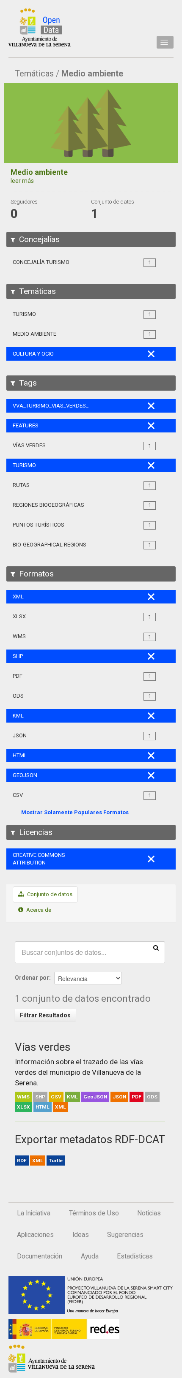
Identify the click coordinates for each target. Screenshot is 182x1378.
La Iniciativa (33, 1213)
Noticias (149, 1213)
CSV (56, 1097)
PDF (136, 1097)
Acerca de (38, 910)
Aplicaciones (35, 1235)
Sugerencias (125, 1235)
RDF (22, 1160)
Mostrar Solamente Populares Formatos (75, 812)
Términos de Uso (94, 1213)
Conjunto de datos (49, 894)
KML (72, 1097)
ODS (152, 1097)
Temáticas (34, 73)
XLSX (23, 1107)
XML (60, 1107)
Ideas (80, 1235)
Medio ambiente (92, 73)
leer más (22, 180)
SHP (40, 1097)
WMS (23, 1097)
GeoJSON (95, 1097)
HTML (43, 1107)
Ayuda (90, 1256)
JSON (119, 1097)
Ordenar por (32, 977)
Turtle (56, 1160)
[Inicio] (39, 27)
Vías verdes (42, 1047)
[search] (156, 947)
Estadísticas (135, 1256)
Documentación (39, 1256)
